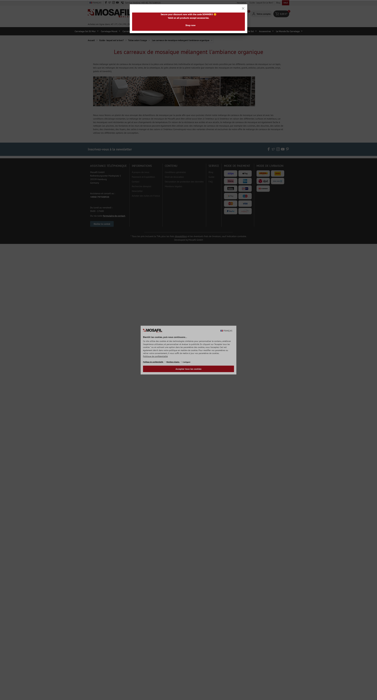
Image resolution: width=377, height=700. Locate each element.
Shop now (190, 25)
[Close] (243, 8)
